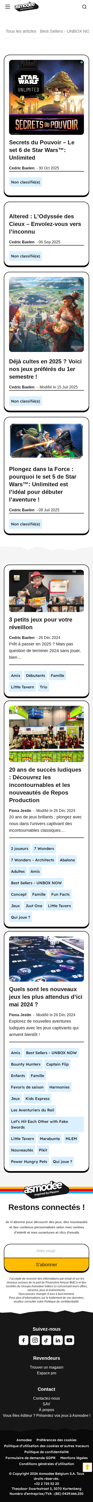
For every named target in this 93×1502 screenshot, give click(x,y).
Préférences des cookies (56, 1440)
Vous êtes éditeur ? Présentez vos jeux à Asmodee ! (46, 1415)
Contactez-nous (46, 1398)
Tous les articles (21, 31)
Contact (46, 1389)
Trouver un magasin (46, 1367)
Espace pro (46, 1373)
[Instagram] (35, 1340)
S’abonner (46, 1264)
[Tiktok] (46, 1340)
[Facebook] (23, 1340)
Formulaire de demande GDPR (30, 1458)
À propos (46, 1410)
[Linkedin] (58, 1340)
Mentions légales (74, 1458)
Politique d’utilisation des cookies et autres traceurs (46, 1446)
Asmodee (24, 1440)
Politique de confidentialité (46, 1452)
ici (55, 1286)
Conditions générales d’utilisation (46, 1464)
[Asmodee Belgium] (26, 6)
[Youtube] (69, 1340)
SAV (46, 1404)
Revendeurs (46, 1358)
